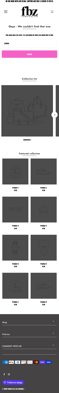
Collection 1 (27, 140)
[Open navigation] (5, 11)
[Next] (54, 115)
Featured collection (29, 153)
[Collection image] (27, 111)
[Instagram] (9, 374)
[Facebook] (4, 374)
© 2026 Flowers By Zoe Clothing (12, 389)
